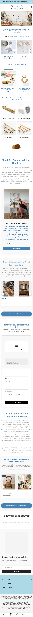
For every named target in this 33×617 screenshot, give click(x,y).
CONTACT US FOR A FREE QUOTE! (16, 506)
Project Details (8, 391)
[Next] (31, 36)
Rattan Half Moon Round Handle (24, 88)
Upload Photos (16, 339)
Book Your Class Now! (16, 314)
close (30, 2)
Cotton (24, 56)
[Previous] (2, 36)
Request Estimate (17, 402)
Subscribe (16, 571)
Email (6, 378)
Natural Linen (8, 56)
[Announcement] (15, 2)
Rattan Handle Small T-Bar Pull (8, 88)
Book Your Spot (16, 248)
